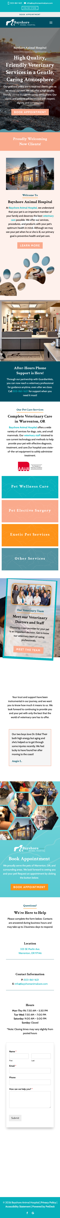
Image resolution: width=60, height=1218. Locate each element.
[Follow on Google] (33, 1213)
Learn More (30, 245)
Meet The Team (28, 650)
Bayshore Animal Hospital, (23, 207)
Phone (12, 1077)
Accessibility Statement (18, 1206)
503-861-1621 (16, 3)
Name (12, 1051)
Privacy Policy (48, 1202)
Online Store (30, 8)
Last (32, 1060)
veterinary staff (32, 435)
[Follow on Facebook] (27, 1213)
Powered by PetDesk (43, 1206)
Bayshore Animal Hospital (23, 427)
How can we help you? (21, 1089)
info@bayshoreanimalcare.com (40, 3)
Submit (15, 1118)
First (10, 1060)
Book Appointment (30, 14)
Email (12, 1066)
